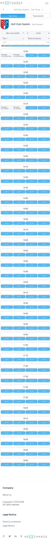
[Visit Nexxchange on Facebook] (21, 536)
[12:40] (6, 46)
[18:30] (46, 46)
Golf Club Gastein (20, 24)
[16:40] (34, 46)
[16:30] (32, 46)
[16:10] (30, 46)
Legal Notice (8, 526)
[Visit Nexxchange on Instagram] (4, 536)
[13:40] (13, 46)
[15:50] (28, 46)
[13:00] (8, 46)
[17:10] (37, 46)
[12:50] (7, 46)
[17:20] (38, 46)
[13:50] (14, 46)
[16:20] (31, 46)
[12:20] (4, 46)
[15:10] (23, 46)
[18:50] (49, 46)
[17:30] (39, 46)
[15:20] (24, 46)
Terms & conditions (12, 522)
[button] (7, 55)
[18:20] (45, 46)
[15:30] (26, 46)
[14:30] (19, 46)
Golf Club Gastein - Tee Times (28, 9)
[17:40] (40, 46)
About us (7, 495)
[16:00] (29, 46)
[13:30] (12, 46)
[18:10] (44, 46)
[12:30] (5, 46)
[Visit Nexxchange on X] (10, 536)
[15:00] (22, 46)
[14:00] (15, 46)
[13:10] (9, 46)
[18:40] (47, 46)
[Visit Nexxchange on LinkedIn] (16, 536)
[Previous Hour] (27, 33)
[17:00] (36, 46)
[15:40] (27, 46)
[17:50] (42, 46)
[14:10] (16, 46)
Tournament (38, 16)
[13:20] (11, 46)
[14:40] (20, 46)
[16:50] (35, 46)
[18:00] (43, 46)
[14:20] (17, 46)
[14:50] (21, 46)
